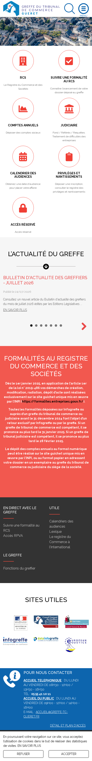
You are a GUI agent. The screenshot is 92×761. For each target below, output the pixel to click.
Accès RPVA (13, 536)
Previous (9, 482)
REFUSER (23, 754)
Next (82, 326)
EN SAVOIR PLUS (29, 745)
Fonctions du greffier (19, 568)
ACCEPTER (68, 754)
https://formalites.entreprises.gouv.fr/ (52, 401)
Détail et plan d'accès (68, 725)
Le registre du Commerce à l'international (60, 542)
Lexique (55, 532)
